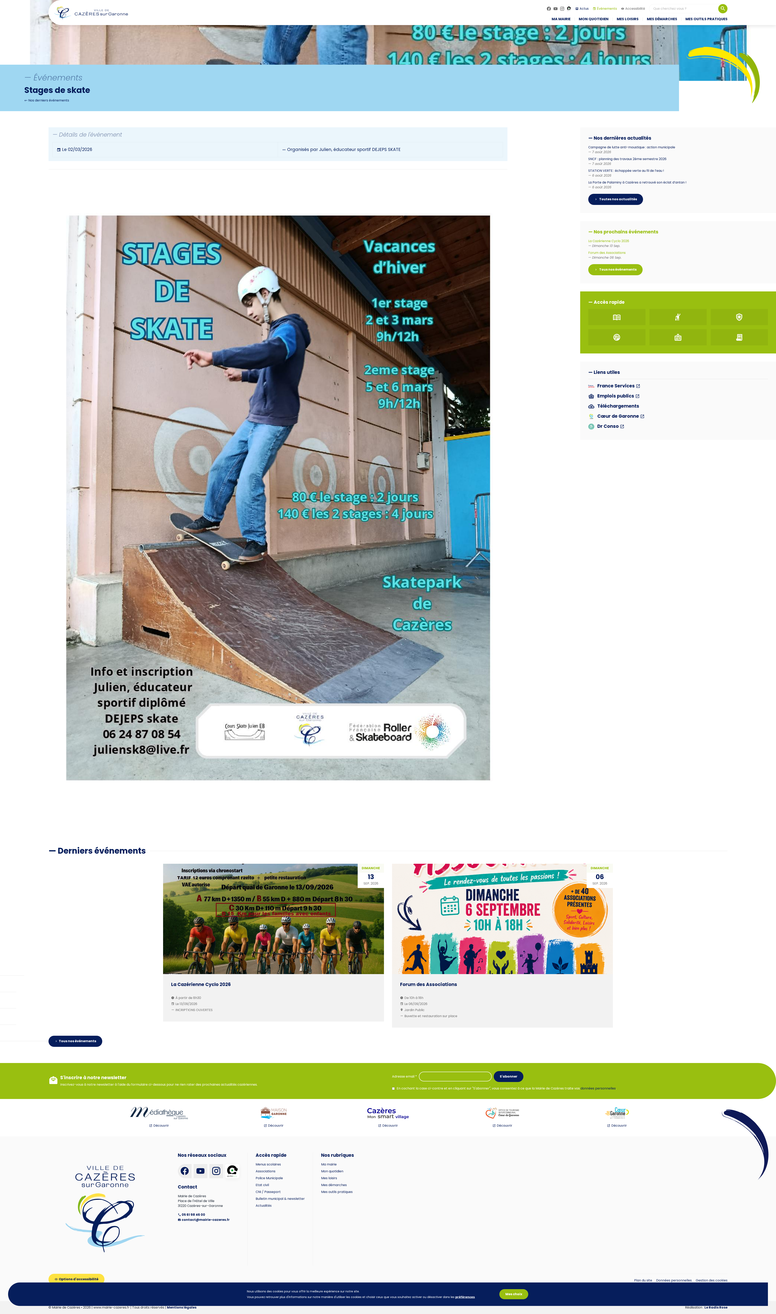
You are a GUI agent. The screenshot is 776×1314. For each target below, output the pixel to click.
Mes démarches (334, 1185)
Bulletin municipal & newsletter (280, 1198)
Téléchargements (617, 406)
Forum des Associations (607, 255)
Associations (265, 1171)
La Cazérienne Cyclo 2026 (608, 243)
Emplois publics (615, 396)
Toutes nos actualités (618, 199)
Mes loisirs (329, 1178)
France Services (616, 386)
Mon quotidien (332, 1171)
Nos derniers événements (48, 100)
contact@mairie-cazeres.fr (205, 1219)
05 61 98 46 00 (193, 1214)
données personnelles (598, 1088)
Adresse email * (404, 1076)
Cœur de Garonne (618, 416)
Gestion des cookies (712, 1280)
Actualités (264, 1205)
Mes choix (513, 1294)
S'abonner (508, 1076)
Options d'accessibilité (78, 1279)
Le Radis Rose (716, 1307)
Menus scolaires (268, 1164)
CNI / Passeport (268, 1192)
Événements (607, 8)
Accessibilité (635, 8)
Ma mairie (329, 1164)
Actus (584, 8)
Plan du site (643, 1280)
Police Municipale (269, 1178)
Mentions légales (181, 1307)
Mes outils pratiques (337, 1192)
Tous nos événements (618, 269)
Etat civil (262, 1185)
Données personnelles (674, 1280)
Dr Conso (608, 426)
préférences (465, 1297)
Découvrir (161, 1125)
